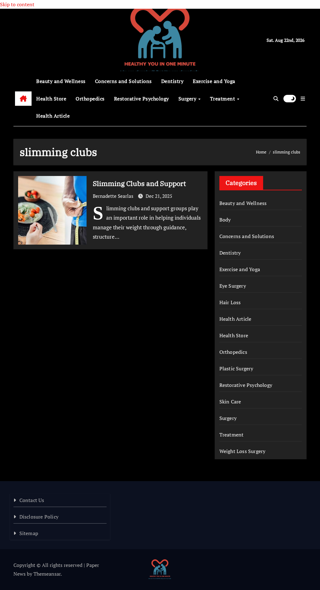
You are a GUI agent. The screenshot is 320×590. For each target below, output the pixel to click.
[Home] (23, 98)
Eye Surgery (232, 285)
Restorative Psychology (141, 98)
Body (225, 219)
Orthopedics (90, 98)
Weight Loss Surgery (242, 451)
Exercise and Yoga (214, 81)
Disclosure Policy (38, 516)
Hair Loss (230, 302)
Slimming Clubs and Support (139, 183)
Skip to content (17, 4)
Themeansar (47, 573)
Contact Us (31, 500)
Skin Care (230, 401)
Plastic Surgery (236, 368)
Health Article (53, 115)
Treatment (223, 98)
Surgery (188, 98)
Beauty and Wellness (61, 81)
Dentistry (172, 81)
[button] (303, 98)
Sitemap (28, 533)
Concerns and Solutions (123, 81)
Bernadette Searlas (114, 196)
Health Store (51, 98)
